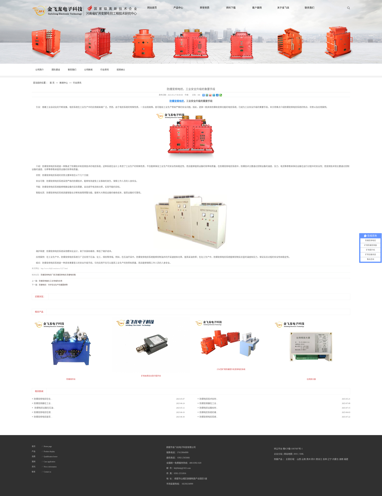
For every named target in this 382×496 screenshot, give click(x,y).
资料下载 (231, 7)
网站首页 (152, 7)
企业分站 (278, 454)
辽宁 (330, 459)
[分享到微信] (221, 95)
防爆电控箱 (71, 275)
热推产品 (278, 459)
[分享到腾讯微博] (214, 95)
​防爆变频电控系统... (209, 417)
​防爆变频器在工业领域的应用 (50, 281)
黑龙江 (319, 459)
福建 (346, 459)
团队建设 (56, 70)
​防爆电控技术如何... (209, 399)
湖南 (341, 459)
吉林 (325, 459)
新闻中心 (64, 83)
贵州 (308, 459)
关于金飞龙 (283, 7)
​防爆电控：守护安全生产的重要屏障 (53, 285)
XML (301, 454)
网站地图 (288, 454)
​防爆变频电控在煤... (43, 412)
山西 (299, 459)
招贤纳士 (121, 70)
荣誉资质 (204, 7)
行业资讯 (104, 70)
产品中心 (178, 7)
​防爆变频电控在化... (43, 399)
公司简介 (39, 70)
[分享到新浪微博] (210, 95)
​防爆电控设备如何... (209, 408)
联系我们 (309, 7)
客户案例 (257, 7)
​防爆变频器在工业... (43, 403)
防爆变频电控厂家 (48, 275)
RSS (296, 454)
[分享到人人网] (217, 95)
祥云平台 (278, 449)
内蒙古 (335, 459)
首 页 (52, 83)
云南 (304, 459)
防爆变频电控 (61, 275)
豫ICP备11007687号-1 (293, 449)
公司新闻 (88, 70)
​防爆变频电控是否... (43, 417)
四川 (313, 459)
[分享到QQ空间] (207, 95)
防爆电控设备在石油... (44, 408)
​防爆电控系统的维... (209, 412)
